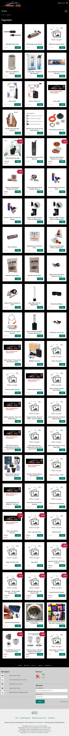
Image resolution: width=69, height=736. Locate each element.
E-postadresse (40, 688)
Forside (3, 14)
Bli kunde (26, 665)
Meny (5, 11)
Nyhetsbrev (51, 718)
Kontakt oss (48, 665)
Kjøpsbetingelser (25, 718)
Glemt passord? (64, 701)
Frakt (16, 718)
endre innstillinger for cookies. (41, 732)
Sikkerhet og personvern (39, 718)
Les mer (29, 732)
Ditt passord (39, 694)
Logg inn (40, 665)
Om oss (33, 665)
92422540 (40, 722)
